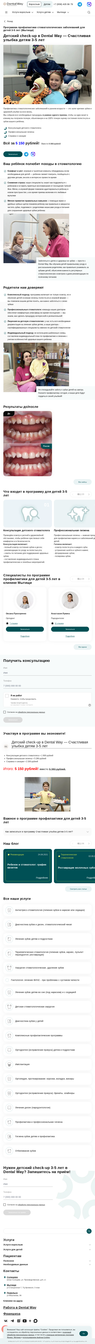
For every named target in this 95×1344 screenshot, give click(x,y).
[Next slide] (89, 494)
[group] (27, 866)
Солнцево (12, 1277)
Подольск (12, 1293)
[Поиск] (89, 12)
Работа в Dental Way (19, 1307)
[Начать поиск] (89, 1231)
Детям (47, 4)
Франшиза (11, 1314)
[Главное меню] (6, 12)
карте (19, 1301)
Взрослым (34, 4)
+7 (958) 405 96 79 (63, 4)
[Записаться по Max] (89, 4)
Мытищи (11, 1285)
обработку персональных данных (31, 712)
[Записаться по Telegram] (79, 4)
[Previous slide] (72, 494)
